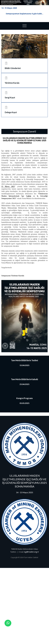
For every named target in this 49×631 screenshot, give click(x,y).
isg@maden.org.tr (31, 552)
